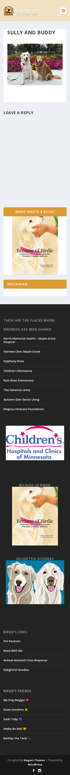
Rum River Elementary (19, 380)
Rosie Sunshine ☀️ (16, 709)
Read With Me (13, 651)
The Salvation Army (17, 390)
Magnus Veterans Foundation (24, 409)
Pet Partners (12, 641)
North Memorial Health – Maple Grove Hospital (29, 340)
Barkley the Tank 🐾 (17, 738)
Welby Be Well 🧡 (15, 729)
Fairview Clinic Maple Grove (22, 351)
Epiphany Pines (14, 361)
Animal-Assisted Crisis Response (25, 660)
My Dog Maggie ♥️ (16, 700)
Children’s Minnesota (18, 371)
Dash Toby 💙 (13, 719)
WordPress (35, 764)
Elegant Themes (34, 760)
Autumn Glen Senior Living (21, 399)
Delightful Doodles (16, 670)
